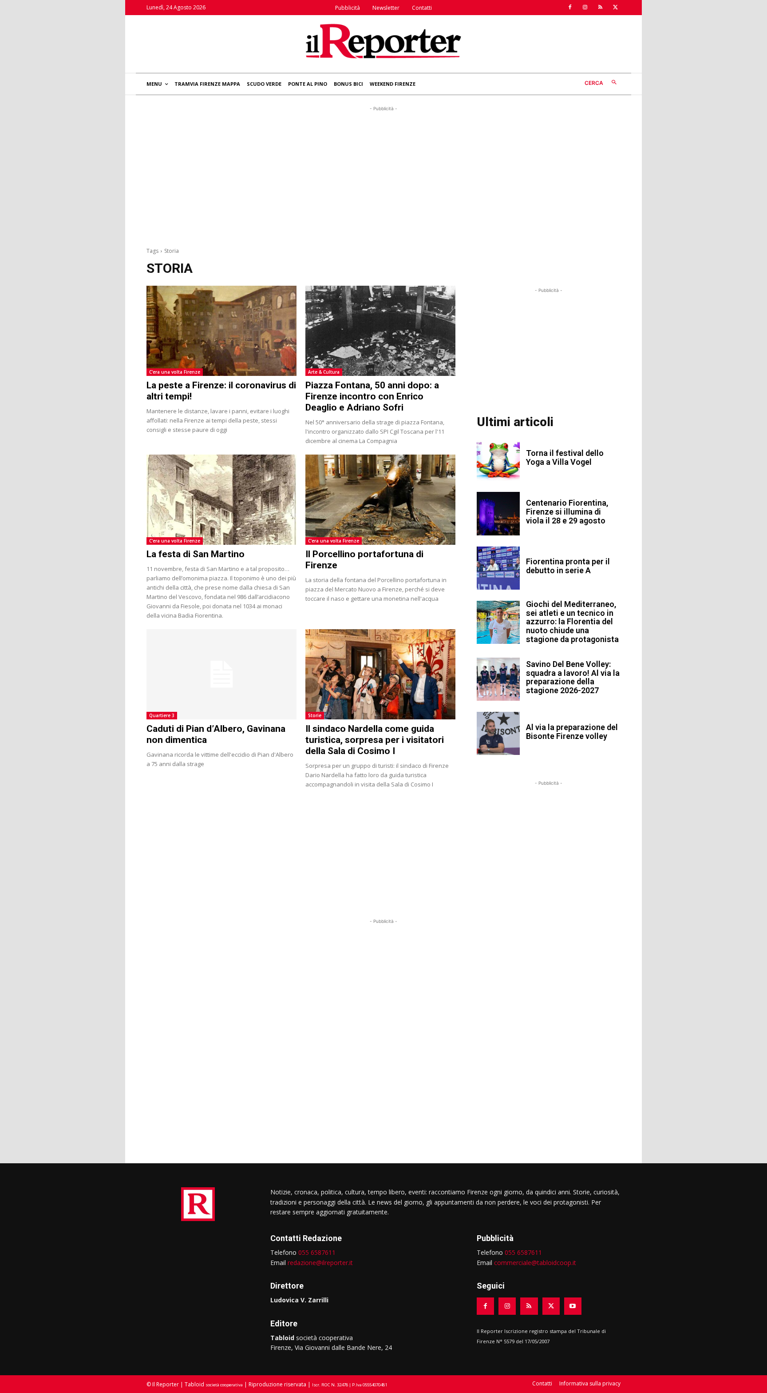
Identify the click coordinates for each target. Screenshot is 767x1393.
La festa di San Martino (195, 554)
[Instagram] (585, 7)
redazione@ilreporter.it (320, 1262)
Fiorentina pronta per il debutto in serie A (568, 566)
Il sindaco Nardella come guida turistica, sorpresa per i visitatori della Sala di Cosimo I (374, 739)
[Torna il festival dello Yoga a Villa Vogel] (498, 459)
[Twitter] (615, 7)
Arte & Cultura (324, 372)
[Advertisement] (383, 175)
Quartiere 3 (161, 715)
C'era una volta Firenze (174, 372)
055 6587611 (317, 1252)
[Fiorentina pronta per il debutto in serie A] (498, 568)
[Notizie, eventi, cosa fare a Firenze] (383, 41)
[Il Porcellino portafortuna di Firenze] (380, 500)
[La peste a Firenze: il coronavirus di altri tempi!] (221, 331)
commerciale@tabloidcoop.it (535, 1262)
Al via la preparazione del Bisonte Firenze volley (572, 731)
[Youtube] (572, 1306)
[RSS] (600, 7)
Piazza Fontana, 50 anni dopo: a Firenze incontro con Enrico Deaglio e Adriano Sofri (372, 396)
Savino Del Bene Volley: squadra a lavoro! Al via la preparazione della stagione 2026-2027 (573, 677)
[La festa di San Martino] (221, 500)
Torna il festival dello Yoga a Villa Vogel (565, 457)
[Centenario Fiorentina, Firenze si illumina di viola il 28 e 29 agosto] (498, 513)
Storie (314, 715)
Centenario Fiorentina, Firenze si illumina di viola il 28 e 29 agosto (567, 511)
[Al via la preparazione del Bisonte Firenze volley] (498, 733)
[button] (603, 82)
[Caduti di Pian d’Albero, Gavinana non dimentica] (221, 674)
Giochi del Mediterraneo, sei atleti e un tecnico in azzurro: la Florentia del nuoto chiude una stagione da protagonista (572, 621)
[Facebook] (570, 7)
